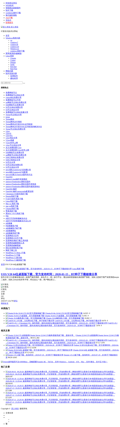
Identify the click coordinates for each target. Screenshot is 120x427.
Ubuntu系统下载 (12, 209)
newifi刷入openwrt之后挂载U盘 (18, 170)
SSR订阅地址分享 (13, 160)
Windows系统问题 (13, 38)
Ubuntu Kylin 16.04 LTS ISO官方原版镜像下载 (63, 313)
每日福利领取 (11, 15)
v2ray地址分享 (11, 138)
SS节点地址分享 (12, 110)
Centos (12, 60)
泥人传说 (14, 27)
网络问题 (9, 71)
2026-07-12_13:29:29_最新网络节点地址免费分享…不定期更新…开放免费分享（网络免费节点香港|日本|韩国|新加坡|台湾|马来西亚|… (60, 395)
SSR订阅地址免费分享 (15, 157)
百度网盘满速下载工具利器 (17, 240)
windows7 (14, 42)
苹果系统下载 (11, 211)
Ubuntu (13, 58)
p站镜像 (9, 223)
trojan (8, 117)
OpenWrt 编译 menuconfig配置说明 (19, 191)
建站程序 (14, 78)
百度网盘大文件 (12, 236)
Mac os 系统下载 (12, 204)
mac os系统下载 (12, 206)
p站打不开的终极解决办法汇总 (18, 221)
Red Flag (13, 69)
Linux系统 (10, 56)
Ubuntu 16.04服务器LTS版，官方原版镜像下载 (65, 318)
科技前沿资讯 (11, 3)
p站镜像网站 (11, 231)
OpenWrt (9, 177)
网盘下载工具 (11, 250)
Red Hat (13, 67)
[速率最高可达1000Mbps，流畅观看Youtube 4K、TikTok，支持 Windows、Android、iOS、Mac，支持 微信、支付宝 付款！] (54, 362)
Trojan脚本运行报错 (14, 122)
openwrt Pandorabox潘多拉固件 (18, 182)
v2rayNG (9, 136)
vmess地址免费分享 (13, 97)
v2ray (8, 131)
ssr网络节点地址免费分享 (16, 102)
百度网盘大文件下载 (14, 238)
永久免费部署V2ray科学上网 (17, 150)
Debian (13, 62)
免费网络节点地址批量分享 (17, 112)
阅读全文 (4, 303)
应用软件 (14, 76)
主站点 (8, 20)
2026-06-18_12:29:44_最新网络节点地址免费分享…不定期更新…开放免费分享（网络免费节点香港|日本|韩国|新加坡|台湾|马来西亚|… (60, 381)
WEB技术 (10, 5)
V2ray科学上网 (12, 143)
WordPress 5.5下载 (13, 255)
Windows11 (14, 49)
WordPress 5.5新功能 (14, 258)
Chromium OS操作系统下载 (17, 194)
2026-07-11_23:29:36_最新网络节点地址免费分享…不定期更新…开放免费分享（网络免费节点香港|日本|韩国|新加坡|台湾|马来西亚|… (60, 402)
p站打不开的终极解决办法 (16, 218)
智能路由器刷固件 (13, 8)
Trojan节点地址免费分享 (15, 129)
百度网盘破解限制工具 (15, 243)
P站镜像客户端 (12, 226)
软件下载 (9, 10)
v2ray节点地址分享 (13, 145)
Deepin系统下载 (12, 196)
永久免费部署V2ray (14, 148)
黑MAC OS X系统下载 (15, 213)
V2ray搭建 (10, 140)
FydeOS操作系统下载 (14, 199)
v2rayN (8, 133)
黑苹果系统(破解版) (14, 53)
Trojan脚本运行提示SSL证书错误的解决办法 (24, 127)
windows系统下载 (17, 51)
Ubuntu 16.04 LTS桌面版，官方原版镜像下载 (63, 316)
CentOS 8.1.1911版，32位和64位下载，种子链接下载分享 (78, 321)
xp (11, 40)
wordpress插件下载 (13, 13)
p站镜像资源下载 (13, 233)
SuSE (12, 65)
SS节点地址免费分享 (14, 107)
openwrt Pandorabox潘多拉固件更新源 (21, 184)
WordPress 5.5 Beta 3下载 (15, 253)
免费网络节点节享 (13, 100)
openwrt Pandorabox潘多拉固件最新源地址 (23, 187)
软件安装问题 (11, 73)
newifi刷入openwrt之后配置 (17, 172)
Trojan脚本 (10, 119)
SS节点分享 (10, 162)
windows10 (14, 47)
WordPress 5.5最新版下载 (16, 260)
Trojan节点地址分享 (14, 115)
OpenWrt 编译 (11, 189)
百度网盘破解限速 (13, 245)
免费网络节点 (11, 93)
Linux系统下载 (12, 201)
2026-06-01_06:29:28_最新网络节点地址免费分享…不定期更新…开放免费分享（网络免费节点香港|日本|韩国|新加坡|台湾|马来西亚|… (60, 374)
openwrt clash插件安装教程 (16, 179)
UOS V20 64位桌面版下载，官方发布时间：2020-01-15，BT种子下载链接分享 (49, 274)
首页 (7, 36)
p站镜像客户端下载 (14, 228)
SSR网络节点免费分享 (15, 105)
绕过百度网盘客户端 (14, 248)
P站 (7, 216)
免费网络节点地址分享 (15, 95)
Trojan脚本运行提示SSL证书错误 (19, 124)
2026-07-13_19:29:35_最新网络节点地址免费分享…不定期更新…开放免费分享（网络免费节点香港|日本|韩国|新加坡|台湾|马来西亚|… (60, 388)
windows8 (14, 45)
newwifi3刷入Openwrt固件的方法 (19, 175)
